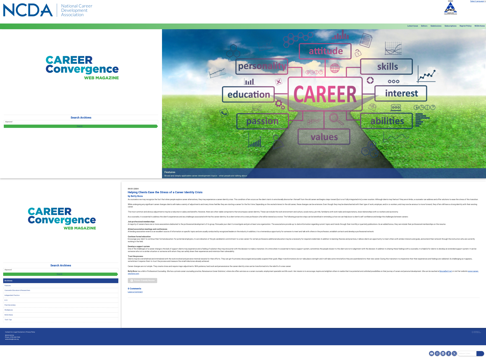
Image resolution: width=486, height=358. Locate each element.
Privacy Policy (30, 332)
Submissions (436, 26)
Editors (424, 26)
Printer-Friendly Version (144, 280)
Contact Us (8, 332)
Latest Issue (412, 26)
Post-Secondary (10, 305)
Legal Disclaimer (19, 332)
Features (8, 285)
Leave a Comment (135, 292)
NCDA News (9, 315)
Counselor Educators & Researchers (17, 290)
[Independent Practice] (324, 103)
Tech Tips (8, 320)
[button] (186, 103)
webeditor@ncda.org (12, 339)
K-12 (6, 300)
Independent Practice (12, 295)
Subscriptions (451, 26)
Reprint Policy (465, 26)
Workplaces (9, 310)
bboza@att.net (446, 271)
